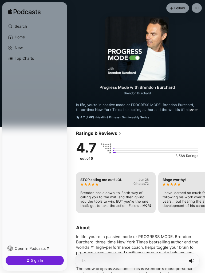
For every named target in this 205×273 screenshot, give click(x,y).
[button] (35, 26)
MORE (194, 110)
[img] (24, 12)
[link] (98, 133)
